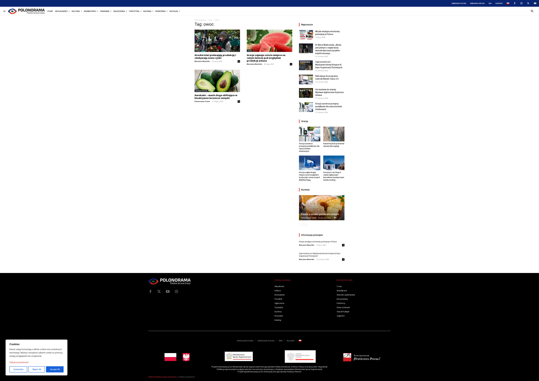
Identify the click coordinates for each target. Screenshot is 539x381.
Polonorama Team (202, 101)
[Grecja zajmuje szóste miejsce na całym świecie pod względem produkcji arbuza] (269, 41)
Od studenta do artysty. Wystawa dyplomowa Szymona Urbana (329, 92)
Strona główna (200, 20)
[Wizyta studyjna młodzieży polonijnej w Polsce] (306, 35)
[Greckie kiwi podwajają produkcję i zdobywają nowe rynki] (217, 41)
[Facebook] (514, 3)
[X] (528, 3)
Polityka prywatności (18, 362)
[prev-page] (300, 225)
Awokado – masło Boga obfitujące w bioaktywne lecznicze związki (216, 97)
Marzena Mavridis (202, 61)
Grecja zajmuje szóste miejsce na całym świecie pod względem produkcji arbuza (266, 58)
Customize (18, 369)
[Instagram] (521, 3)
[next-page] (305, 225)
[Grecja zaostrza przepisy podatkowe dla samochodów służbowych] (306, 107)
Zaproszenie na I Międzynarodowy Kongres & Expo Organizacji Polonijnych (328, 65)
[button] (532, 11)
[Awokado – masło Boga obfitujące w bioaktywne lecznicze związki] (217, 81)
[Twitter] (159, 291)
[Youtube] (535, 3)
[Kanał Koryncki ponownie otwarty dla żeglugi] (334, 134)
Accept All (55, 369)
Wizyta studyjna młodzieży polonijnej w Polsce (318, 242)
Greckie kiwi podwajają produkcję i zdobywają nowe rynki (215, 56)
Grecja (197, 51)
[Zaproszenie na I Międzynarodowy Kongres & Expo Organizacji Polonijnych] (306, 65)
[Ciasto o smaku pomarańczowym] (321, 207)
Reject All (36, 369)
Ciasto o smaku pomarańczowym (320, 214)
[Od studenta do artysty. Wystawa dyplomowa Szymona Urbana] (306, 93)
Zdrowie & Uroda (201, 91)
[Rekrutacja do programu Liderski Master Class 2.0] (306, 79)
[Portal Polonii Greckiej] (26, 11)
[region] (36, 357)
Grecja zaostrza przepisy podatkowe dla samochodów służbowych (328, 106)
